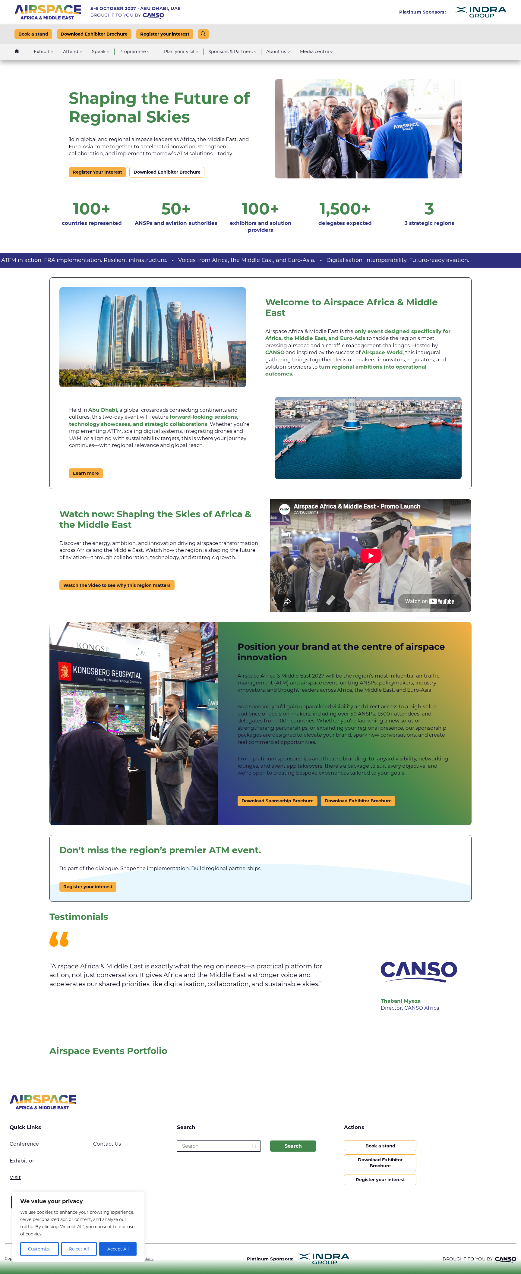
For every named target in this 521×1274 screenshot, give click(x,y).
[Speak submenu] (108, 51)
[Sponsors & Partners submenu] (255, 51)
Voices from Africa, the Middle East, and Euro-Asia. (335, 260)
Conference (24, 1144)
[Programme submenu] (148, 51)
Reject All (79, 1249)
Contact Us (107, 1144)
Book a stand (33, 34)
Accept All (118, 1249)
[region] (78, 1226)
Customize (39, 1249)
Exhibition (23, 1161)
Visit (15, 1177)
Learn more (86, 473)
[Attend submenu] (81, 51)
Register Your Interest (97, 172)
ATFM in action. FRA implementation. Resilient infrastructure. (173, 260)
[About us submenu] (288, 51)
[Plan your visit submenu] (197, 51)
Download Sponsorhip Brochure (278, 801)
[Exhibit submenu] (52, 51)
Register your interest (164, 34)
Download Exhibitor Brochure (94, 34)
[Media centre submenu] (331, 51)
